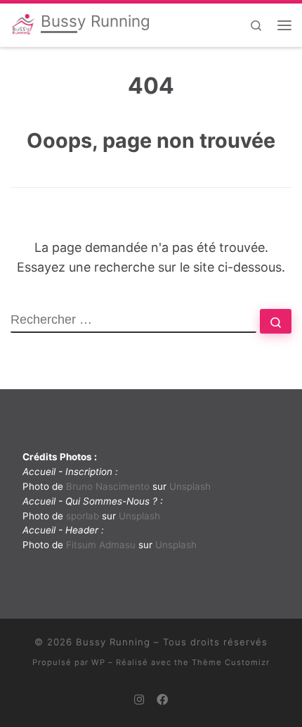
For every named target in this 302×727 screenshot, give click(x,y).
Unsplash (190, 486)
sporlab (82, 515)
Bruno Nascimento (108, 486)
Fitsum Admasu (101, 544)
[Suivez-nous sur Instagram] (139, 700)
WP (98, 662)
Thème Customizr (231, 662)
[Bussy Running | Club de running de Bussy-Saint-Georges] (23, 23)
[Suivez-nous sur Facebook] (162, 700)
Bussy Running (113, 641)
